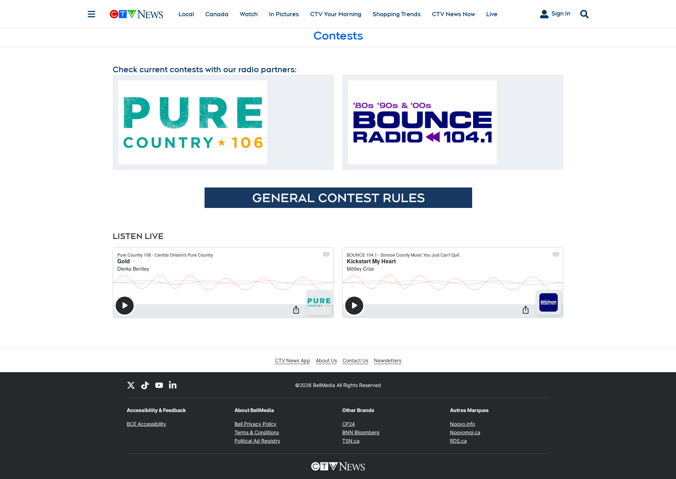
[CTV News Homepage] (136, 14)
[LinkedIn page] (173, 385)
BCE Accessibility (146, 424)
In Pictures (284, 14)
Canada (217, 14)
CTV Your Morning (335, 14)
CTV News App (292, 360)
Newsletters (387, 360)
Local (186, 14)
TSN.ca (350, 441)
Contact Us (355, 360)
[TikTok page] (145, 385)
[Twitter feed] (131, 385)
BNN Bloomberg (361, 432)
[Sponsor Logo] (338, 197)
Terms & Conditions (256, 432)
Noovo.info (462, 424)
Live (491, 14)
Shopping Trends (397, 14)
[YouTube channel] (159, 385)
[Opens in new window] (192, 122)
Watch (249, 14)
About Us (326, 360)
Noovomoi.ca (465, 432)
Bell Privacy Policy (255, 424)
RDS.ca (458, 441)
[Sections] (91, 14)
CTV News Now (453, 14)
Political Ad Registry (257, 441)
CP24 (348, 424)
